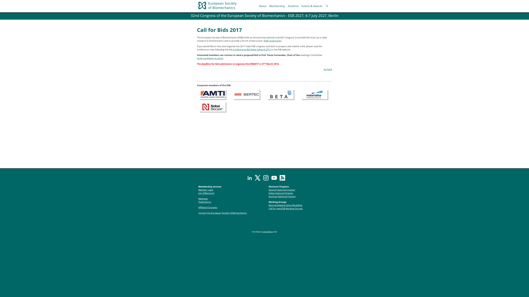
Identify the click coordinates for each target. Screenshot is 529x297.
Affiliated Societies (207, 207)
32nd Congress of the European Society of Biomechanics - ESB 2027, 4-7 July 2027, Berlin (264, 15)
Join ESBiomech (206, 193)
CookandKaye (267, 231)
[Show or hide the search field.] (326, 6)
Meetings (203, 198)
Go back (328, 69)
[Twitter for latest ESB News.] (256, 178)
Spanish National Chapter (282, 189)
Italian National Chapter (281, 193)
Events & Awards (312, 6)
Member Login (205, 189)
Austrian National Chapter (282, 196)
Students (293, 6)
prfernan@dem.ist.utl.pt (210, 58)
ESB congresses (272, 40)
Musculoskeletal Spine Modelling (285, 205)
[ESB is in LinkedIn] (248, 178)
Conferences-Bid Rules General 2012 (252, 49)
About (262, 6)
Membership (277, 6)
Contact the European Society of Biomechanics (222, 213)
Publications (204, 202)
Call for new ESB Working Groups (286, 208)
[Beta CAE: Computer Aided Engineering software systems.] (281, 94)
